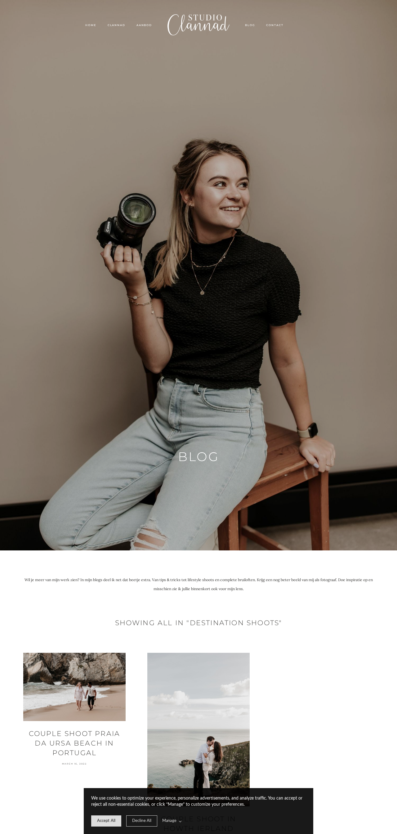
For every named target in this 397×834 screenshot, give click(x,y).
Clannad (116, 25)
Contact (274, 25)
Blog (250, 25)
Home (90, 25)
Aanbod (144, 25)
